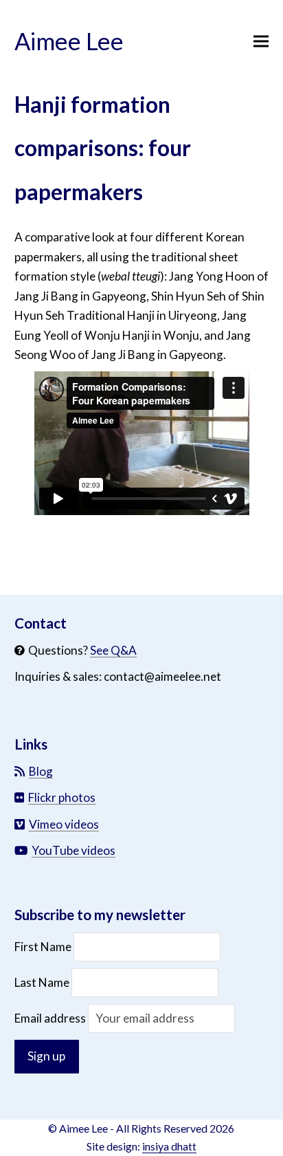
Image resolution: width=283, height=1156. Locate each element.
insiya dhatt (169, 1146)
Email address (51, 1018)
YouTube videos (73, 850)
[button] (261, 41)
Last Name (41, 982)
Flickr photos (61, 797)
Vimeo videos (64, 824)
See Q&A (113, 650)
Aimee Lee (69, 41)
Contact (40, 623)
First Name (43, 946)
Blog (41, 771)
